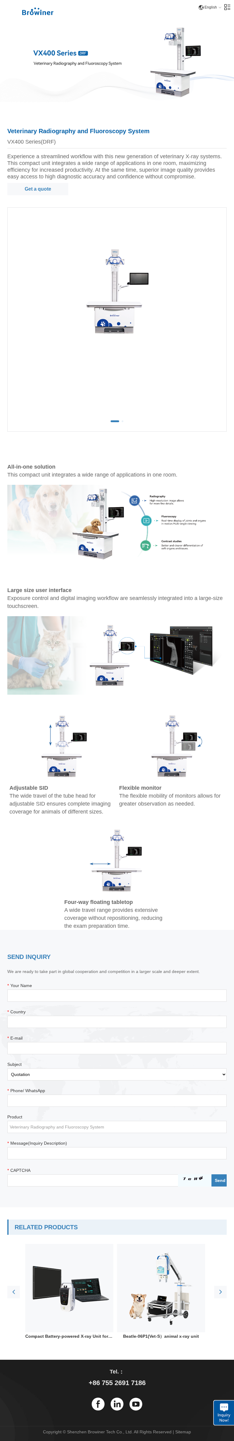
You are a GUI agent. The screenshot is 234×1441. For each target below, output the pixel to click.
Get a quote (38, 189)
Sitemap (183, 1431)
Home (38, 18)
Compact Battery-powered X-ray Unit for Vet (69, 1336)
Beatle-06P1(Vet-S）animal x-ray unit (161, 1336)
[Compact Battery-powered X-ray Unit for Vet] (69, 1288)
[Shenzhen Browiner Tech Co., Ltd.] (37, 11)
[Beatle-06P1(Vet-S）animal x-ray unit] (161, 1288)
